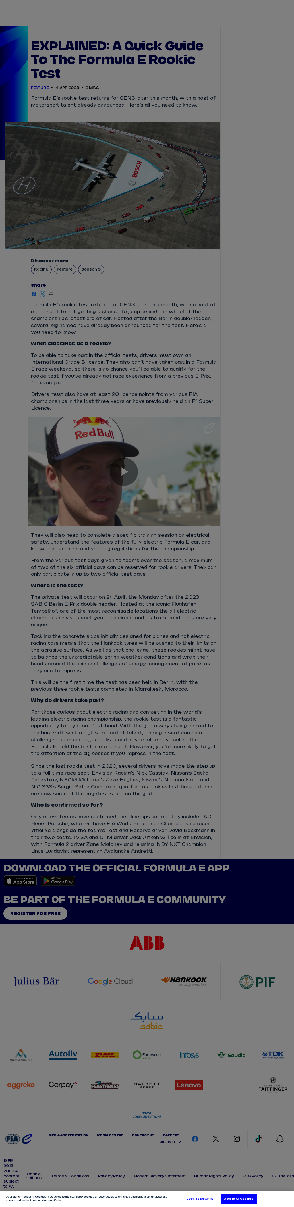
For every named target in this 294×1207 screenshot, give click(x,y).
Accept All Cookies (238, 1199)
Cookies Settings (200, 1199)
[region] (147, 1199)
